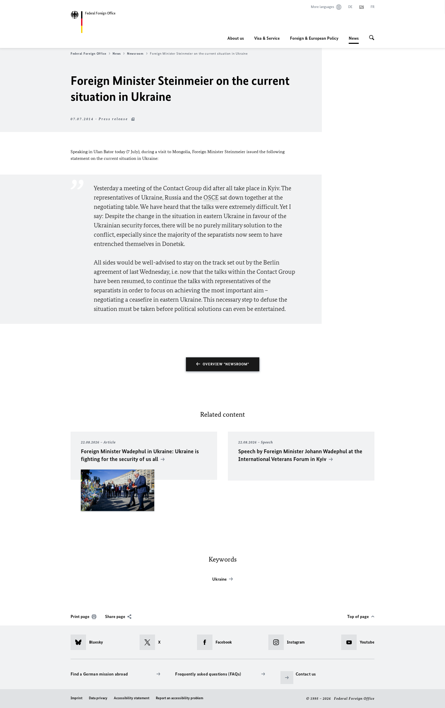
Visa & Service (267, 38)
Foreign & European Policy (314, 38)
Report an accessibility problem (179, 698)
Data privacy (98, 698)
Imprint (76, 698)
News (354, 40)
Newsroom (135, 53)
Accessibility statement (131, 698)
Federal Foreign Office (88, 53)
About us (235, 38)
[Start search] (371, 38)
